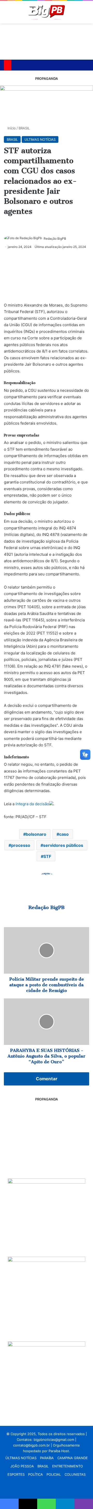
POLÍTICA (35, 1474)
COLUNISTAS (75, 1474)
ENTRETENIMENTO (67, 1466)
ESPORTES (16, 1474)
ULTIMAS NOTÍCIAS (40, 139)
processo (20, 845)
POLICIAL (54, 1474)
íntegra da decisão (32, 803)
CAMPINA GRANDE (72, 1458)
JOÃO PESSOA (22, 1466)
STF (47, 856)
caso (64, 834)
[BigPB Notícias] (46, 12)
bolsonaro (36, 834)
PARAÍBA (47, 1458)
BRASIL (24, 128)
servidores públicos (63, 845)
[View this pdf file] (51, 803)
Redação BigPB (55, 238)
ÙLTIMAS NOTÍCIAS (20, 1458)
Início (11, 128)
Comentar (46, 1078)
